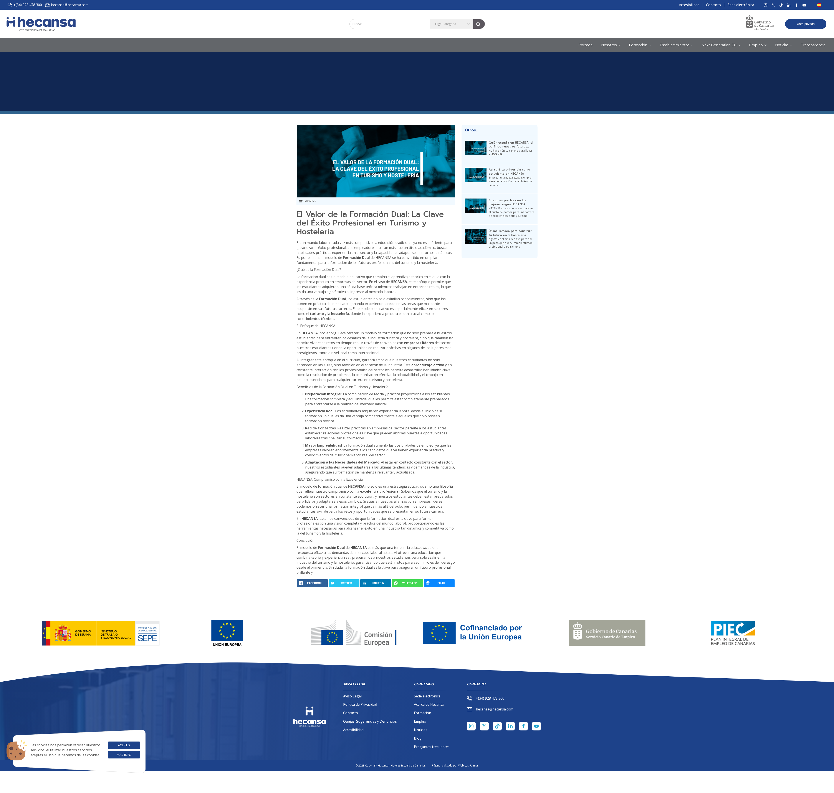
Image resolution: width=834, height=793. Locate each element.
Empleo (420, 721)
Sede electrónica (741, 4)
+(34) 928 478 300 (27, 4)
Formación (422, 712)
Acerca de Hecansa (429, 704)
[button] (820, 5)
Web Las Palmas (468, 765)
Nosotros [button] (609, 45)
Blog (418, 738)
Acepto (124, 745)
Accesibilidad (689, 4)
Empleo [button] (756, 45)
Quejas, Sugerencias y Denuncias (370, 721)
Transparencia (813, 45)
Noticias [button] (781, 45)
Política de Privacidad (360, 704)
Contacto (713, 4)
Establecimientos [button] (674, 45)
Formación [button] (638, 45)
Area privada (806, 24)
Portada (585, 45)
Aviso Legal (352, 696)
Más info (124, 755)
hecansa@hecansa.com (69, 4)
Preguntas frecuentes (432, 746)
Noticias (420, 729)
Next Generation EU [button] (719, 45)
